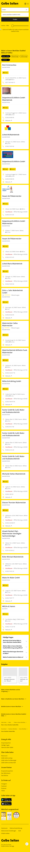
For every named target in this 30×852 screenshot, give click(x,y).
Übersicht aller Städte (7, 747)
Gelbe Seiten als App (6, 758)
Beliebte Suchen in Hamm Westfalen (11, 706)
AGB (19, 831)
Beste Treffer (5, 56)
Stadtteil (4, 60)
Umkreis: (5, 25)
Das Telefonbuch (5, 773)
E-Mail (6, 72)
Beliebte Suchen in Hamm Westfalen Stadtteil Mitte (13, 715)
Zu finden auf (6, 780)
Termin (13, 169)
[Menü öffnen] (28, 4)
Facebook (4, 786)
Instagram (4, 784)
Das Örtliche (4, 775)
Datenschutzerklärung (16, 828)
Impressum (4, 828)
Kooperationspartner (7, 771)
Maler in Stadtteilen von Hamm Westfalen (12, 699)
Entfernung (24, 56)
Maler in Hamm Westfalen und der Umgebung (10, 690)
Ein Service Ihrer (7, 845)
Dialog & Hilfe (6, 739)
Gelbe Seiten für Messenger (8, 760)
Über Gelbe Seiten (7, 752)
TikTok (3, 790)
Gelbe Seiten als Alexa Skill (8, 762)
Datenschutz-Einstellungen (8, 831)
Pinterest (3, 788)
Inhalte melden (5, 833)
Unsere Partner (6, 767)
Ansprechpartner (6, 743)
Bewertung (15, 56)
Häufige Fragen (5, 745)
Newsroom (4, 756)
